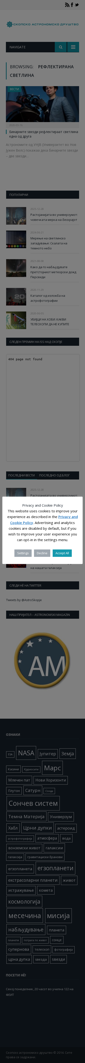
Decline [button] (42, 553)
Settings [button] (23, 553)
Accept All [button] (62, 553)
